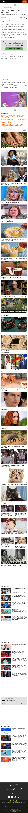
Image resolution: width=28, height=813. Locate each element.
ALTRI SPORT (5, 7)
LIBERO (3, 802)
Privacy (16, 806)
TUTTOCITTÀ (11, 803)
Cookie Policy (20, 806)
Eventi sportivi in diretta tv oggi (15, 703)
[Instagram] (18, 797)
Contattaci (12, 792)
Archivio (14, 793)
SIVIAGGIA (18, 803)
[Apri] (1, 1)
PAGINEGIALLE (11, 802)
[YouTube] (12, 797)
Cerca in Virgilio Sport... (13, 789)
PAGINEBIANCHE (6, 803)
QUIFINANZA (23, 803)
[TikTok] (15, 797)
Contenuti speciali (6, 792)
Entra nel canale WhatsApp (15, 48)
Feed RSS (24, 792)
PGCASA (24, 802)
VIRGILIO (7, 802)
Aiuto (18, 807)
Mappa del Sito (19, 792)
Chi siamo (6, 806)
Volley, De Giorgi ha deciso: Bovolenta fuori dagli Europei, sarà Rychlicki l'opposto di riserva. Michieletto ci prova (13, 121)
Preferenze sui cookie (12, 807)
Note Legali (11, 806)
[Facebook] (9, 797)
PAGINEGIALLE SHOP (18, 802)
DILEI (15, 803)
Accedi (24, 1)
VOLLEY (10, 7)
